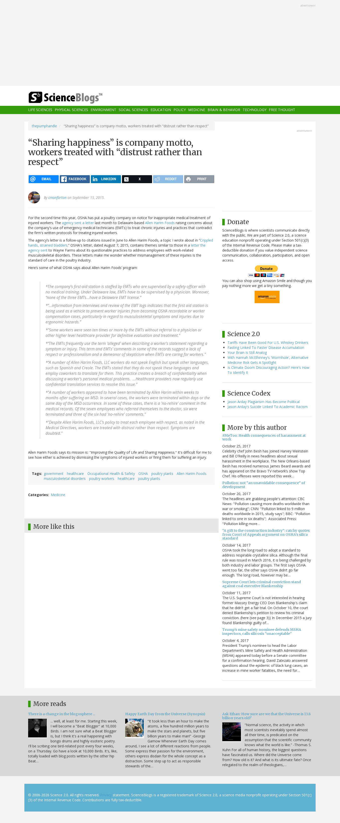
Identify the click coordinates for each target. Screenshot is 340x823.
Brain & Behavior (224, 110)
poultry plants (162, 473)
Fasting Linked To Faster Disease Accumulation (265, 347)
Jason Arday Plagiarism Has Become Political (263, 401)
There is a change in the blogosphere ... (61, 714)
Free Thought (282, 110)
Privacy (106, 795)
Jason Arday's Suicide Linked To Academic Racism (267, 406)
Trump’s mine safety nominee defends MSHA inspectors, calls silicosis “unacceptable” (261, 631)
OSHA (143, 473)
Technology (254, 110)
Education (161, 110)
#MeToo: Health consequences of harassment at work (264, 437)
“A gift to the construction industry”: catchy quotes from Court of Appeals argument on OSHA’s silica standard (266, 534)
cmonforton (57, 197)
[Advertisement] (170, 43)
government (53, 473)
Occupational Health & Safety (111, 473)
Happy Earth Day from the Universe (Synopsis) (165, 714)
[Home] (75, 98)
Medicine (196, 110)
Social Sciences (133, 110)
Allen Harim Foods (160, 222)
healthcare (75, 473)
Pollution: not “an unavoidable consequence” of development (263, 485)
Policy (179, 110)
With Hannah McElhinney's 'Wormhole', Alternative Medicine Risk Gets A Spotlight (267, 360)
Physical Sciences (71, 110)
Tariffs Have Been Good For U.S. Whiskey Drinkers (267, 342)
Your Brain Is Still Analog (247, 352)
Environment (103, 110)
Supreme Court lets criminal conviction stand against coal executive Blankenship (261, 584)
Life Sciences (40, 110)
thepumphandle (44, 126)
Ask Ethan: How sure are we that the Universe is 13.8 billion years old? (266, 716)
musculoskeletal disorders (65, 478)
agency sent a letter (78, 222)
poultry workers (101, 478)
